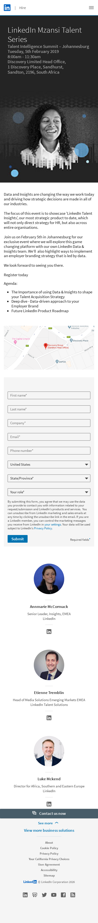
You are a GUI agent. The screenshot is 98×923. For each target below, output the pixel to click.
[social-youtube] (54, 895)
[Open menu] (91, 7)
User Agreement (49, 864)
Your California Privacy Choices (49, 859)
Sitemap (49, 875)
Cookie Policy (49, 848)
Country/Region (18, 459)
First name (15, 390)
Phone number (18, 445)
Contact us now (52, 813)
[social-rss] (73, 895)
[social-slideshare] (34, 895)
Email (12, 431)
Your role (14, 486)
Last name (15, 403)
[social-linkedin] (25, 895)
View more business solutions (49, 830)
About (49, 843)
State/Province (18, 472)
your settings (52, 524)
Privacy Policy (43, 528)
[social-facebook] (63, 895)
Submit (17, 538)
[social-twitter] (44, 895)
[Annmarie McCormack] (49, 631)
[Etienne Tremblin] (49, 718)
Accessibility (49, 870)
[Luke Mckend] (49, 804)
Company (14, 417)
